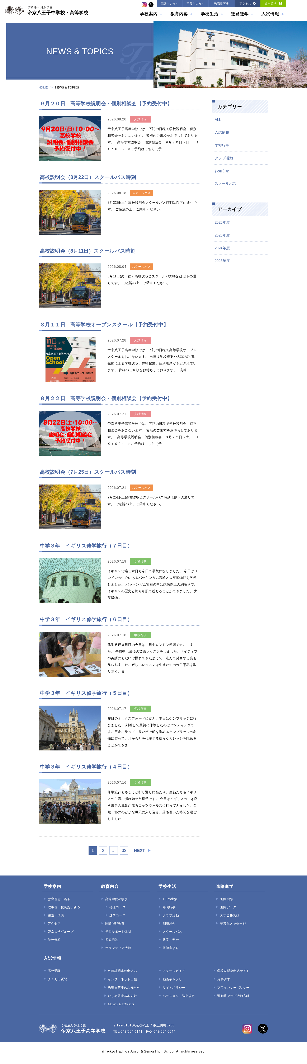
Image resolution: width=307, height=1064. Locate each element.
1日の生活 (170, 899)
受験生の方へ (170, 3)
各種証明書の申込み (122, 971)
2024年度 (222, 248)
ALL (218, 120)
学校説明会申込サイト (233, 971)
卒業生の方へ (195, 3)
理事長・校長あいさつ (64, 907)
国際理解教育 (114, 923)
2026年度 (222, 222)
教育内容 (179, 13)
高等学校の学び (116, 899)
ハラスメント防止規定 (179, 996)
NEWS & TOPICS (121, 1004)
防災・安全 (171, 939)
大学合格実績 (229, 915)
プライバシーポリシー (233, 987)
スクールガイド (174, 971)
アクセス (245, 3)
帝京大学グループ (61, 931)
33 (124, 850)
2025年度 (222, 235)
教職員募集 (221, 3)
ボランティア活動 (118, 948)
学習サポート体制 (118, 931)
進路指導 (226, 899)
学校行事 (222, 145)
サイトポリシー (174, 987)
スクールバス (225, 184)
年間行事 (169, 907)
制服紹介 (169, 923)
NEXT (139, 850)
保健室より (171, 948)
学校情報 (54, 939)
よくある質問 (57, 979)
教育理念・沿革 (59, 899)
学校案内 (149, 13)
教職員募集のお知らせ (124, 987)
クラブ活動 (224, 158)
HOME (43, 87)
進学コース (117, 915)
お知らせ (222, 171)
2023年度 (222, 261)
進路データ (228, 907)
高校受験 (54, 971)
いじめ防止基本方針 (122, 996)
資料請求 (271, 3)
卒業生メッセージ (233, 923)
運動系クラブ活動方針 (233, 996)
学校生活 (209, 13)
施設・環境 (56, 915)
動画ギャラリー (174, 979)
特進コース (117, 907)
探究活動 (111, 939)
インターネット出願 (122, 979)
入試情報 (270, 13)
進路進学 (240, 13)
